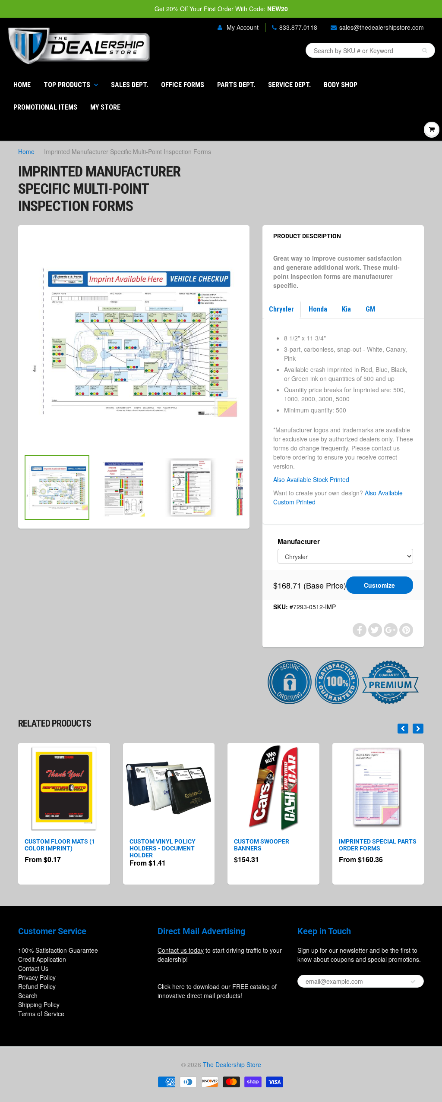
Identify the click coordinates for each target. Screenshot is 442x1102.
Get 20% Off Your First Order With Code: (221, 8)
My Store (105, 107)
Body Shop (340, 85)
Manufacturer (299, 541)
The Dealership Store (232, 1064)
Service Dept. (289, 85)
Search (28, 995)
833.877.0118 (298, 27)
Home (22, 85)
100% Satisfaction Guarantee (58, 950)
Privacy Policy (37, 977)
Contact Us (33, 968)
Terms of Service (41, 1013)
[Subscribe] (413, 982)
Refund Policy (37, 986)
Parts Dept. (236, 85)
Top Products (67, 85)
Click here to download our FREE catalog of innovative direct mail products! (217, 991)
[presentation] (403, 729)
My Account (242, 27)
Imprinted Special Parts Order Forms (378, 845)
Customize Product (379, 587)
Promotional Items (45, 107)
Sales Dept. (129, 85)
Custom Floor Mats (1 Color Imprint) (60, 845)
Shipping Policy (39, 1004)
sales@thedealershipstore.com (381, 27)
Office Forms (182, 85)
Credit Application (42, 959)
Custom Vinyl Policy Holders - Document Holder (162, 848)
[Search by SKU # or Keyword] (424, 50)
